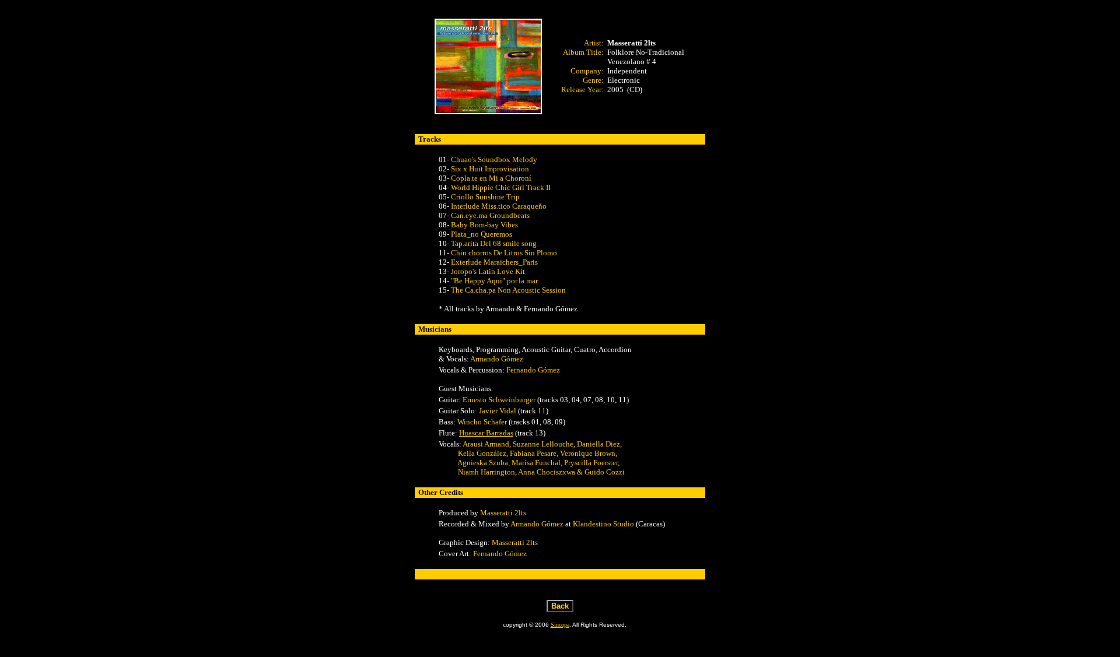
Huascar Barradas (486, 432)
